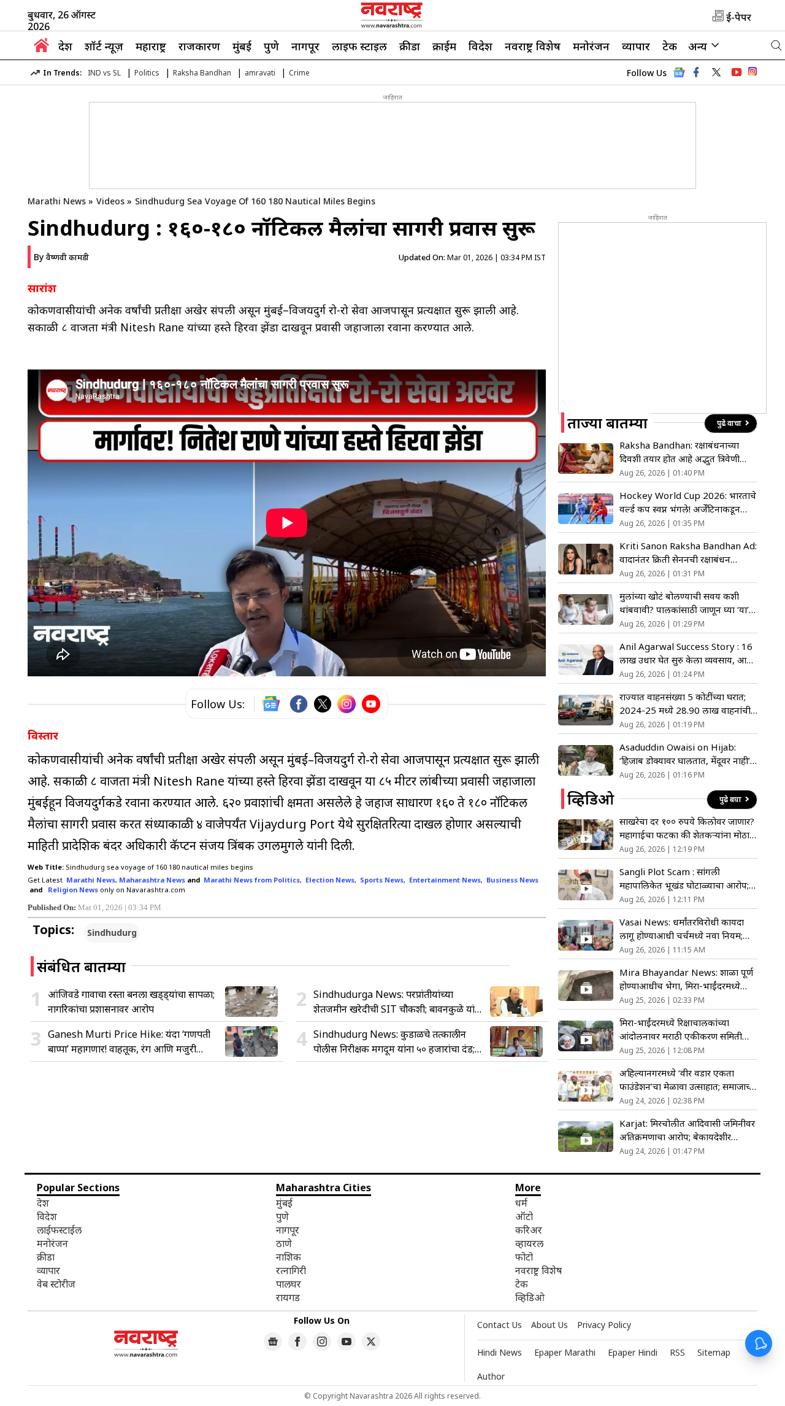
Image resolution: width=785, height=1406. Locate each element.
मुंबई (241, 46)
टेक (669, 46)
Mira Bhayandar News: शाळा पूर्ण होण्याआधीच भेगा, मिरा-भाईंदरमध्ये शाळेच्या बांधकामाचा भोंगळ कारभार (686, 979)
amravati (260, 73)
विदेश (480, 46)
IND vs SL (104, 73)
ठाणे (284, 1243)
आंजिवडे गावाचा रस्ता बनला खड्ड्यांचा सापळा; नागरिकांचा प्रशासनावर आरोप (131, 1001)
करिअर (528, 1230)
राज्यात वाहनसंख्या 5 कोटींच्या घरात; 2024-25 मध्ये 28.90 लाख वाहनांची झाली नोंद (685, 703)
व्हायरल (529, 1243)
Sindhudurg (112, 932)
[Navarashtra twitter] (716, 72)
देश (65, 46)
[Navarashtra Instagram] (752, 73)
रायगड (288, 1297)
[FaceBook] (298, 704)
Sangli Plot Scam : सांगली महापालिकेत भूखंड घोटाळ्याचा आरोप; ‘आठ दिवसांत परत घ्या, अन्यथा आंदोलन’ (684, 878)
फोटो (524, 1257)
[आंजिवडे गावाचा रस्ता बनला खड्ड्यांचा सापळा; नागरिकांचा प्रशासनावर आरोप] (251, 1001)
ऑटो (524, 1216)
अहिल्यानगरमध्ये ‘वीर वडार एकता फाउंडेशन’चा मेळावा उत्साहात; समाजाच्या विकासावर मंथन (688, 1080)
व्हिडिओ (530, 1297)
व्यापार (636, 46)
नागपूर (305, 46)
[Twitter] (322, 704)
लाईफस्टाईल (59, 1230)
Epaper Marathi (564, 1352)
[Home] (41, 48)
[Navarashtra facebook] (696, 72)
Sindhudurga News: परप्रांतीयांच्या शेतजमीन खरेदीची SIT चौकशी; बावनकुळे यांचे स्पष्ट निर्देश (397, 1001)
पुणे (271, 46)
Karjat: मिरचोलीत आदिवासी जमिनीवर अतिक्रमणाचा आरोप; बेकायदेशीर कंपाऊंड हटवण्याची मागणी (687, 1130)
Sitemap (713, 1352)
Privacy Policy (604, 1325)
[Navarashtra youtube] (736, 72)
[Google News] (679, 76)
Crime (299, 73)
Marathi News (57, 201)
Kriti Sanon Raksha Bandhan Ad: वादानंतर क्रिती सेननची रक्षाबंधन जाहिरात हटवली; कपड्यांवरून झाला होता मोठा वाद (688, 552)
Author (491, 1376)
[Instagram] (346, 704)
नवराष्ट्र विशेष (533, 46)
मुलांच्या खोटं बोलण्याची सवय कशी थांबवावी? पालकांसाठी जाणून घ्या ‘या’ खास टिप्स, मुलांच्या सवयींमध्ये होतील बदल (684, 603)
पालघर (288, 1284)
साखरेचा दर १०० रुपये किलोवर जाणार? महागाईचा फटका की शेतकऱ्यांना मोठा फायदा (686, 828)
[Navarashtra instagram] (322, 1341)
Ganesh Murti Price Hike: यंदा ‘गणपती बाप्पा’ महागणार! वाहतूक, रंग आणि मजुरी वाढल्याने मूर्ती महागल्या (129, 1041)
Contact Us (499, 1325)
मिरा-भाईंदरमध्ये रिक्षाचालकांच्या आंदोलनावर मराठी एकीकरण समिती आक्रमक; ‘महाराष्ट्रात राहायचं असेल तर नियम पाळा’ (684, 1029)
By (61, 257)
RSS (677, 1352)
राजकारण (199, 46)
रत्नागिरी (291, 1270)
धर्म (521, 1203)
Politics (146, 73)
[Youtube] (371, 704)
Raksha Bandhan (202, 73)
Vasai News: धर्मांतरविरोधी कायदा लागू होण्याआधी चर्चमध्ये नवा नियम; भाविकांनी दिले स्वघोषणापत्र (681, 929)
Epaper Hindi (632, 1352)
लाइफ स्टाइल (359, 46)
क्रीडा (409, 46)
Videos (110, 201)
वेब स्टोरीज (56, 1284)
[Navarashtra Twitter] (371, 1341)
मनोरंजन (591, 46)
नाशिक (288, 1257)
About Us (549, 1325)
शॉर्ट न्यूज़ (104, 46)
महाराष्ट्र (151, 46)
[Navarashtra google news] (273, 1341)
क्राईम (444, 46)
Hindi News (499, 1352)
